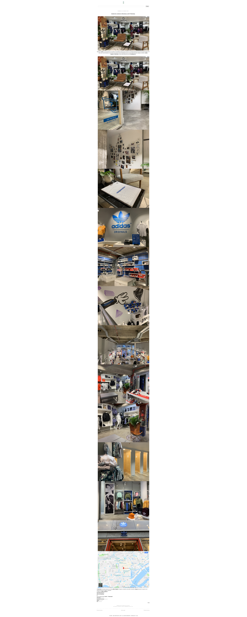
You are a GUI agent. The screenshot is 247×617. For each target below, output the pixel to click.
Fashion (119, 606)
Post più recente (99, 610)
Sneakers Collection (128, 606)
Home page (123, 610)
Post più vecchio (146, 610)
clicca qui (102, 597)
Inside (122, 606)
